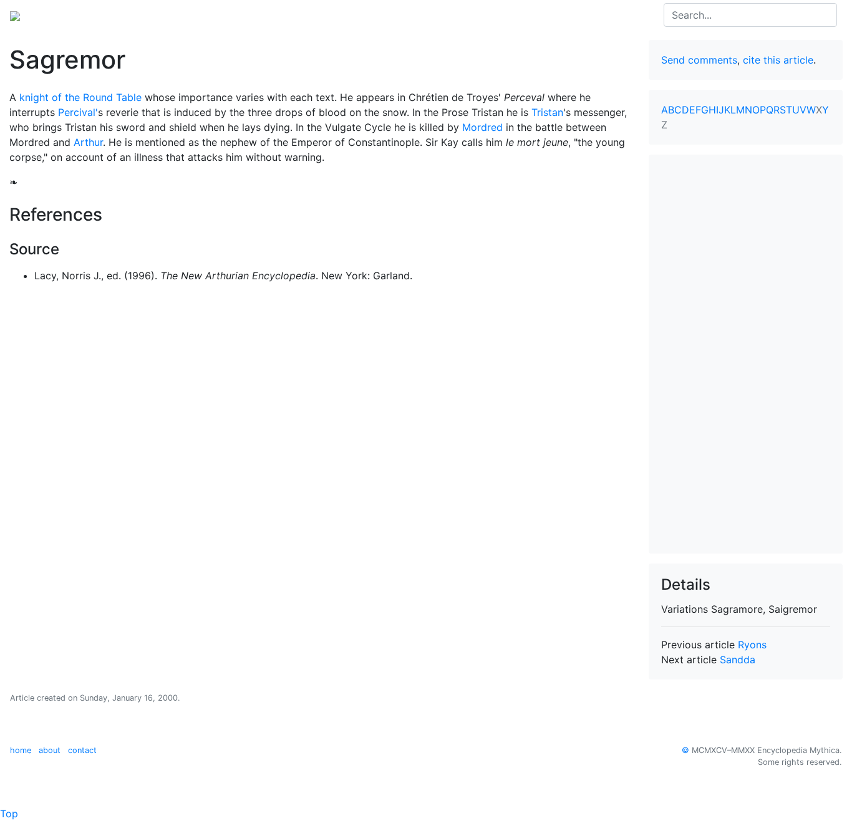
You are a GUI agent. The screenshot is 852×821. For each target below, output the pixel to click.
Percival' (78, 112)
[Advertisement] (746, 354)
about (50, 750)
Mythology (60, 15)
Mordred (482, 127)
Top (9, 813)
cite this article (778, 60)
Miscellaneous (264, 15)
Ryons (752, 644)
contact (82, 750)
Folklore (114, 15)
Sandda (737, 659)
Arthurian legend (182, 15)
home (20, 750)
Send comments (699, 60)
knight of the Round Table (80, 97)
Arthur (88, 142)
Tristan (547, 112)
